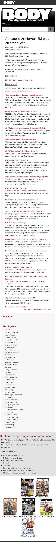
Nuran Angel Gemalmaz (13, 395)
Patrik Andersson (11, 397)
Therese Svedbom (11, 420)
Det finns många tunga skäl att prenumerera (27, 436)
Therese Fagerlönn (11, 417)
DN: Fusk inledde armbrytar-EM (16, 160)
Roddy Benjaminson (12, 405)
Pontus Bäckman (11, 400)
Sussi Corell (9, 412)
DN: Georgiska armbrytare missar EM (18, 267)
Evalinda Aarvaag (11, 360)
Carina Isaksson (10, 350)
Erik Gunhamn (10, 357)
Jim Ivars (8, 372)
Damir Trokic (9, 355)
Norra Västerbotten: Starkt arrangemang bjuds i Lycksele (25, 251)
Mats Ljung (9, 390)
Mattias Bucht (10, 392)
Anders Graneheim (11, 340)
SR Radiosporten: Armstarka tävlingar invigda (21, 200)
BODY (8, 24)
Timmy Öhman (10, 422)
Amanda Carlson (11, 337)
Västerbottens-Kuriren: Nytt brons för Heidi (20, 140)
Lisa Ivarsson (9, 385)
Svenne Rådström (11, 415)
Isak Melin (8, 367)
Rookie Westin (10, 407)
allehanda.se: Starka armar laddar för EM (20, 298)
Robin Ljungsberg (11, 402)
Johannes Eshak (11, 375)
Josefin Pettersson (11, 377)
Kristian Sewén (10, 380)
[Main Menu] (3, 24)
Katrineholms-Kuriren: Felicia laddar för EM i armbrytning (25, 239)
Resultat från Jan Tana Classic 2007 (37, 309)
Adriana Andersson (11, 332)
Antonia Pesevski (11, 345)
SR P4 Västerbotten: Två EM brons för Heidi (21, 151)
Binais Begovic (10, 347)
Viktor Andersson (11, 427)
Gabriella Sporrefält (12, 362)
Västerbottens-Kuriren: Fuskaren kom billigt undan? (24, 95)
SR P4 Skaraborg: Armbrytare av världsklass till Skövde (25, 128)
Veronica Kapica (10, 425)
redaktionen (17, 50)
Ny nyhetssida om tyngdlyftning (16, 307)
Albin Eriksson (10, 335)
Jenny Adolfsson (11, 370)
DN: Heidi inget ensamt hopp (15, 223)
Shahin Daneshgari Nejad (14, 410)
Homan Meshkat (11, 365)
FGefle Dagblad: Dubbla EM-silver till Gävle (21, 112)
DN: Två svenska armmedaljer (16, 188)
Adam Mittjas (9, 330)
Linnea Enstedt (10, 382)
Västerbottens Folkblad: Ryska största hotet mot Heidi (24, 211)
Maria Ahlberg (10, 387)
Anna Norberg (10, 342)
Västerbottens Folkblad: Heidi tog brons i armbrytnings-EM (26, 177)
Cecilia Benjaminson (12, 352)
